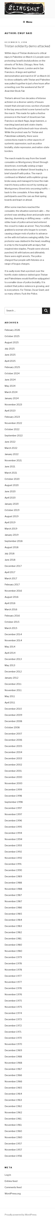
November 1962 (13, 1112)
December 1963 (13, 1100)
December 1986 (13, 907)
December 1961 (13, 1118)
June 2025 (10, 354)
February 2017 (12, 584)
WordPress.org (13, 1193)
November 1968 (13, 1062)
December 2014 (13, 634)
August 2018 (11, 547)
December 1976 (13, 988)
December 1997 (13, 808)
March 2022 (11, 448)
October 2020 (12, 479)
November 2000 (13, 783)
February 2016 (12, 615)
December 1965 (13, 1087)
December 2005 (13, 746)
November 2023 (13, 404)
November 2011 (13, 690)
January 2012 (11, 677)
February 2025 (12, 367)
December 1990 (13, 870)
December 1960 (13, 1131)
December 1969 (13, 1050)
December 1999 (13, 789)
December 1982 (13, 932)
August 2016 (11, 597)
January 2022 (11, 454)
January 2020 (12, 504)
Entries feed (11, 1181)
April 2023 (10, 410)
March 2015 (11, 628)
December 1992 (13, 851)
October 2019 (12, 510)
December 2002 (13, 764)
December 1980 (13, 944)
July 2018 (10, 553)
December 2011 (13, 684)
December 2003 (13, 758)
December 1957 (13, 1143)
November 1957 (13, 1149)
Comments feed (13, 1187)
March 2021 (11, 472)
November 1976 (13, 994)
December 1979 (13, 957)
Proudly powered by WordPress (21, 1214)
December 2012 (13, 671)
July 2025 (10, 348)
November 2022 (13, 423)
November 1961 (13, 1125)
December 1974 (13, 1013)
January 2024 (12, 398)
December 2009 (13, 715)
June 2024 (10, 379)
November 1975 (13, 1007)
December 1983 (13, 926)
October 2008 (12, 727)
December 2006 (13, 740)
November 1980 (13, 951)
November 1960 (13, 1137)
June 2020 (10, 491)
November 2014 (13, 640)
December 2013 (13, 659)
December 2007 (13, 733)
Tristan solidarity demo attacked (27, 46)
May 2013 (10, 665)
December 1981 (13, 938)
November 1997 (13, 814)
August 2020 (12, 485)
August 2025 (12, 342)
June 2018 (10, 559)
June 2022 (10, 441)
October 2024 (12, 373)
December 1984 (13, 920)
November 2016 (13, 590)
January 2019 (11, 535)
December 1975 (13, 1000)
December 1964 (13, 1093)
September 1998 (14, 802)
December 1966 (13, 1075)
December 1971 (13, 1031)
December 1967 (13, 1069)
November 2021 (13, 460)
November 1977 (13, 982)
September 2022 (14, 435)
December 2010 (13, 708)
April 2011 (10, 702)
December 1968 (13, 1056)
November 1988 (13, 889)
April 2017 (10, 572)
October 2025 (12, 336)
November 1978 (13, 969)
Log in (8, 1175)
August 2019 (11, 516)
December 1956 (13, 1156)
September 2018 (14, 541)
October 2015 (12, 622)
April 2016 (10, 603)
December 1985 (13, 913)
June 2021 (10, 466)
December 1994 (13, 833)
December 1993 (13, 845)
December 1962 (13, 1106)
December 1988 (13, 882)
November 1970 (13, 1044)
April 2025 (10, 361)
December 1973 (13, 1019)
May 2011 (10, 696)
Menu (29, 22)
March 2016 (11, 609)
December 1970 (13, 1038)
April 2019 (10, 522)
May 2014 (10, 646)
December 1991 (13, 864)
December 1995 (13, 826)
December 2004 (13, 752)
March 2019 (11, 528)
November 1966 (13, 1081)
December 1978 (13, 963)
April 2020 (10, 497)
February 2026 (12, 330)
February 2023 (12, 417)
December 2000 (13, 777)
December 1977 (13, 976)
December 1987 (13, 895)
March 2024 (11, 392)
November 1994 (13, 839)
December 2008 (13, 721)
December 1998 (13, 795)
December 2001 (13, 771)
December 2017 (13, 566)
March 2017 (11, 578)
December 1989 (13, 876)
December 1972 (13, 1025)
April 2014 (10, 653)
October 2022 (12, 429)
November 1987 (13, 901)
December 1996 (13, 820)
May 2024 (10, 386)
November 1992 (13, 858)
